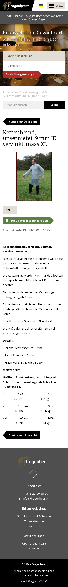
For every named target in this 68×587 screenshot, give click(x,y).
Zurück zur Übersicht (22, 121)
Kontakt (34, 548)
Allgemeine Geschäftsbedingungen (34, 570)
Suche (54, 105)
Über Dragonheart (34, 543)
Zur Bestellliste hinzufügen (29, 220)
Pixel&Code (41, 581)
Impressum (34, 526)
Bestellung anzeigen (21, 74)
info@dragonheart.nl (36, 498)
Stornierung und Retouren (34, 516)
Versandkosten (34, 521)
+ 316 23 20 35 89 (36, 493)
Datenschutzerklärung (35, 575)
